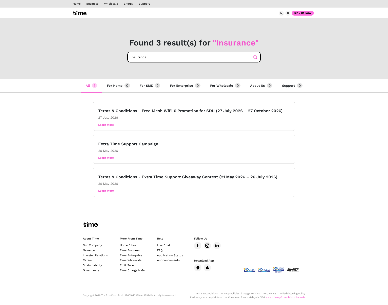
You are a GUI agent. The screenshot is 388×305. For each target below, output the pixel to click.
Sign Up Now (302, 13)
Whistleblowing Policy (292, 293)
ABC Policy (269, 293)
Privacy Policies (230, 293)
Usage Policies (251, 293)
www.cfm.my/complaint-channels (285, 297)
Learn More (106, 124)
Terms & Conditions (206, 293)
